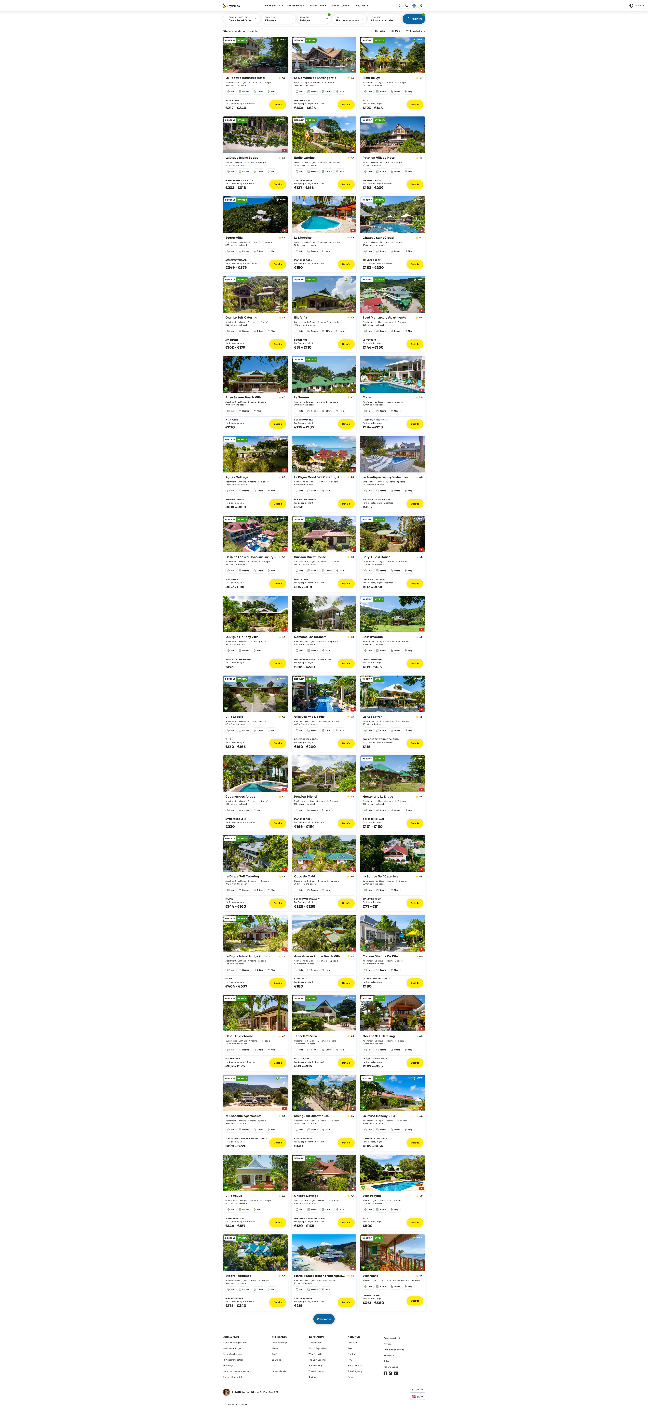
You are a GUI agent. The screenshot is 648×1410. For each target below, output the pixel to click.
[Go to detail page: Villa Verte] (392, 1272)
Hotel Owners (355, 1365)
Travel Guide (339, 5)
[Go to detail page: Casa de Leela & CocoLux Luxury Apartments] (255, 554)
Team (350, 1348)
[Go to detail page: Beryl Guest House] (392, 554)
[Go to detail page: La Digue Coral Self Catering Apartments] (324, 474)
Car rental (236, 1377)
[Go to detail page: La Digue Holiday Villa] (255, 634)
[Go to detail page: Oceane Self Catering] (392, 1033)
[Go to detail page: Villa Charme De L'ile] (324, 714)
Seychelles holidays (233, 1354)
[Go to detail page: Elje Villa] (324, 314)
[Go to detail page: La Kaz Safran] (392, 714)
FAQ (350, 1360)
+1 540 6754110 (243, 1392)
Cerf (274, 1365)
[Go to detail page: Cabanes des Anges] (255, 793)
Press (350, 1377)
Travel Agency (355, 1371)
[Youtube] (396, 1373)
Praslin (275, 1354)
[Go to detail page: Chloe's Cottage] (324, 1193)
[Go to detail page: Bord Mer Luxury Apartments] (392, 314)
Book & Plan (272, 5)
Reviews (312, 1377)
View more (324, 1319)
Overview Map (279, 1342)
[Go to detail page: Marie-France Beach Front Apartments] (324, 1272)
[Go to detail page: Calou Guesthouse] (255, 1033)
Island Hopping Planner (235, 1342)
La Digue (276, 1360)
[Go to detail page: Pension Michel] (324, 793)
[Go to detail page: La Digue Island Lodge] (255, 154)
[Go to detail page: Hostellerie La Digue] (392, 793)
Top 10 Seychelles (317, 1348)
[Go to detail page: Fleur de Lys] (392, 75)
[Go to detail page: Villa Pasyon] (392, 1193)
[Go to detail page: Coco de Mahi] (324, 873)
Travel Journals (316, 1371)
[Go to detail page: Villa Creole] (255, 714)
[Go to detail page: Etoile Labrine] (324, 154)
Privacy (387, 1344)
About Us (360, 5)
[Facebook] (385, 1373)
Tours (225, 1377)
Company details (392, 1338)
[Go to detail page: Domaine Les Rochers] (324, 634)
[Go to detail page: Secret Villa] (255, 234)
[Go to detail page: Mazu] (392, 394)
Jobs (386, 1361)
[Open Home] (231, 5)
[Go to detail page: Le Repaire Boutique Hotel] (255, 75)
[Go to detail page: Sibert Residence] (255, 1272)
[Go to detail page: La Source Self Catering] (392, 873)
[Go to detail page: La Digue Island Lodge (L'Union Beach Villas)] (255, 953)
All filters (418, 17)
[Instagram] (390, 1373)
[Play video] (352, 70)
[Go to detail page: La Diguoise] (324, 234)
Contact (352, 1354)
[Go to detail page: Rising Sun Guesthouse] (324, 1113)
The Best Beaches (317, 1360)
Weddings (228, 1365)
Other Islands (279, 1371)
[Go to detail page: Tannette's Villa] (324, 1033)
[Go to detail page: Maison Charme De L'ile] (392, 953)
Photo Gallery (315, 1365)
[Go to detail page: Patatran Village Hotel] (392, 154)
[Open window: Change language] (414, 6)
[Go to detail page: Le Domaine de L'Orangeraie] (324, 75)
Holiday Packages (232, 1348)
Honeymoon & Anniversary (237, 1371)
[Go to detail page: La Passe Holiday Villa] (392, 1113)
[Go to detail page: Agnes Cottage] (255, 474)
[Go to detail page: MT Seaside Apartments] (255, 1113)
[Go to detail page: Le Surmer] (324, 394)
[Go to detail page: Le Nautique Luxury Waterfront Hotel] (392, 474)
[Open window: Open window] (406, 6)
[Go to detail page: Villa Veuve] (255, 1193)
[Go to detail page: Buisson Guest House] (324, 554)
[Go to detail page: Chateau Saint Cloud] (392, 234)
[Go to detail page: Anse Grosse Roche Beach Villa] (324, 953)
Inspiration (316, 5)
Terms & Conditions (394, 1349)
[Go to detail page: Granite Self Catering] (255, 314)
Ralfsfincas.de (391, 1367)
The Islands (294, 5)
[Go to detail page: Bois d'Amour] (392, 634)
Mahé (275, 1348)
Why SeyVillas (315, 1354)
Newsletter (389, 1355)
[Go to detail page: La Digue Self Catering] (255, 873)
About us (352, 1342)
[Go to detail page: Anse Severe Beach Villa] (255, 394)
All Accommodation (233, 1360)
